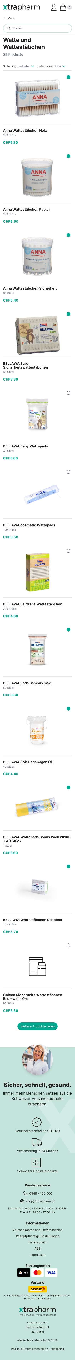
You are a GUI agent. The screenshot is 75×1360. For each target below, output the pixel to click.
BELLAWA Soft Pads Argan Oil (28, 762)
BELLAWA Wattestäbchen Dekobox (32, 920)
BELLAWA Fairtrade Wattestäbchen (32, 604)
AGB (37, 1248)
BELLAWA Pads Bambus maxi (27, 683)
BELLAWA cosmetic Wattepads (29, 525)
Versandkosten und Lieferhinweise (37, 1230)
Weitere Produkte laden (38, 1026)
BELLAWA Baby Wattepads (25, 446)
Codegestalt (56, 1348)
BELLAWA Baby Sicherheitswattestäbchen (25, 365)
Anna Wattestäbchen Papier (26, 209)
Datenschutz (37, 1242)
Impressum (37, 1255)
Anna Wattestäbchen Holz (25, 130)
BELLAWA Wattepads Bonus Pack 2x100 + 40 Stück (37, 839)
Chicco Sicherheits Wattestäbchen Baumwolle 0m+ (32, 997)
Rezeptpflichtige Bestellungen (37, 1236)
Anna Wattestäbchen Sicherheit (30, 288)
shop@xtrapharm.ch (40, 1201)
